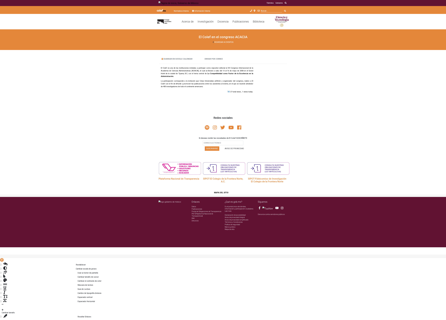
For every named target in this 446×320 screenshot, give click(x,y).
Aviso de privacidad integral (235, 217)
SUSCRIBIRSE (212, 148)
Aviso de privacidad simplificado (236, 220)
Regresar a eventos (223, 42)
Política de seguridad (232, 224)
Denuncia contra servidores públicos (271, 214)
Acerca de (188, 21)
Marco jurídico (230, 227)
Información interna (202, 11)
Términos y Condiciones (234, 222)
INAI (193, 218)
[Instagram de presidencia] (282, 208)
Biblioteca (258, 21)
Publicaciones (241, 21)
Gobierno (279, 3)
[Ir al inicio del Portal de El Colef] (164, 22)
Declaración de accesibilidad (235, 215)
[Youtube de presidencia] (276, 208)
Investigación (206, 21)
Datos (194, 206)
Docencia (223, 21)
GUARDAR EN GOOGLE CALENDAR (178, 59)
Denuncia (195, 221)
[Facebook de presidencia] (260, 208)
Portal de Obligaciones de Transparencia (206, 211)
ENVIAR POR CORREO (214, 59)
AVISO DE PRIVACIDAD (234, 148)
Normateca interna (181, 11)
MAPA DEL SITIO (221, 192)
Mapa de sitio (229, 229)
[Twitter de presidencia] (268, 208)
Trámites (270, 3)
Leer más (228, 211)
